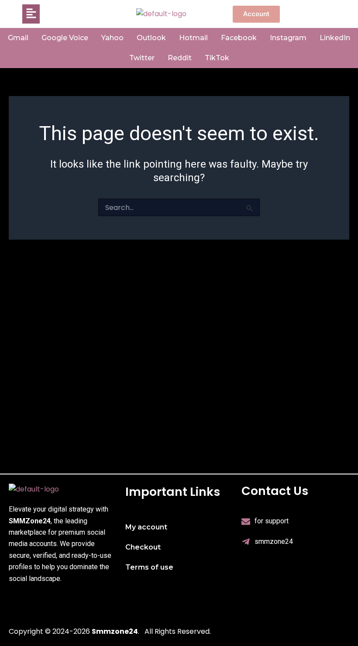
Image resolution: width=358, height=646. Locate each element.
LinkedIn (335, 38)
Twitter (142, 58)
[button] (31, 14)
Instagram (288, 38)
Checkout (143, 547)
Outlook (151, 38)
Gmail (18, 38)
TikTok (217, 58)
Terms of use (149, 567)
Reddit (180, 58)
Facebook (239, 38)
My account (146, 527)
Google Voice (64, 38)
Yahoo (112, 38)
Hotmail (193, 38)
